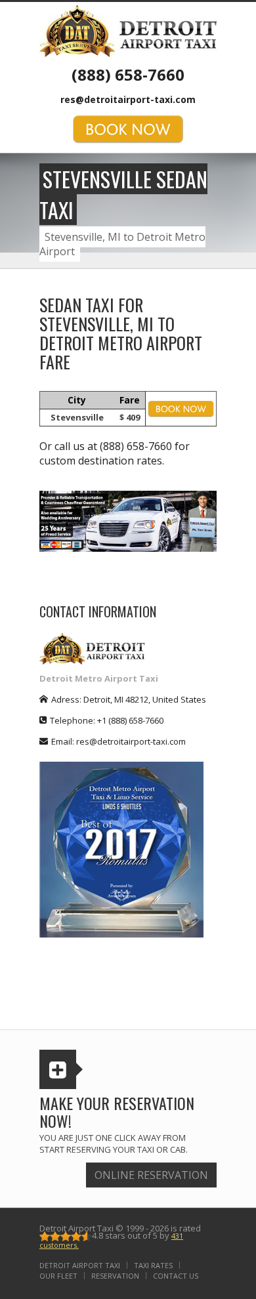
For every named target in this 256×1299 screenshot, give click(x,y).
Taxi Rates (153, 1265)
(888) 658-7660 (128, 74)
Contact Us (175, 1276)
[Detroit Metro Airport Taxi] (128, 30)
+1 (130, 720)
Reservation (115, 1276)
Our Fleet (58, 1276)
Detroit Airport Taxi (79, 1265)
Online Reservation (151, 1175)
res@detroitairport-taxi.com (128, 99)
